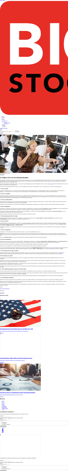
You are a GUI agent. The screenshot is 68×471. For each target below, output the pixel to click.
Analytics (3, 405)
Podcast (3, 403)
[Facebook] (2, 429)
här (6, 285)
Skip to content (2, 0)
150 (59, 253)
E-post (1, 418)
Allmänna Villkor (5, 408)
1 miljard (60, 252)
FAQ (3, 409)
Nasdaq (1, 288)
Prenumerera (5, 128)
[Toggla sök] (1, 129)
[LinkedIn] (2, 293)
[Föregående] (34, 297)
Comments (2, 415)
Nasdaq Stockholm (6, 288)
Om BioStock (4, 406)
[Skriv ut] (3, 293)
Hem (1, 134)
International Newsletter (6, 424)
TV (2, 402)
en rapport (51, 183)
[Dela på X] (1, 293)
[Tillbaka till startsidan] (34, 58)
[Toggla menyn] (1, 133)
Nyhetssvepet (4, 422)
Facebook (1, 460)
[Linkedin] (2, 430)
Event (3, 404)
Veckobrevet (4, 423)
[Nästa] (34, 299)
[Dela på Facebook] (0, 293)
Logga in (1, 128)
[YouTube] (2, 432)
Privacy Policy (4, 407)
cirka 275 (53, 247)
